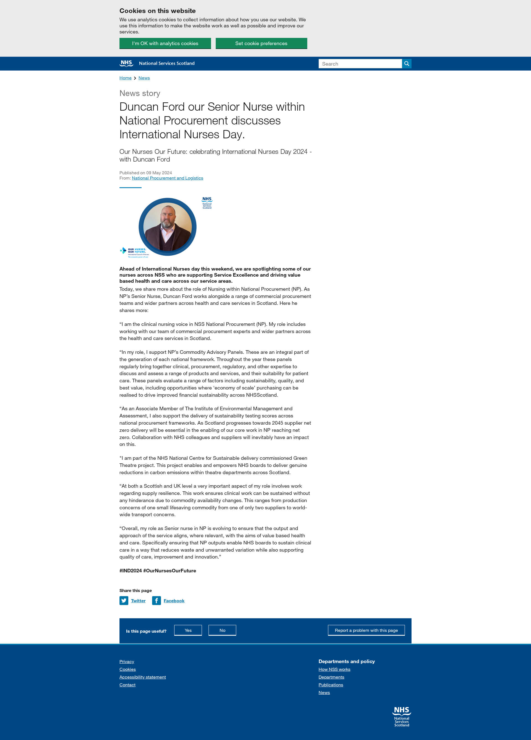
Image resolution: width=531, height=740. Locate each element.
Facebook (174, 600)
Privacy (126, 661)
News (144, 77)
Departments (331, 676)
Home (125, 77)
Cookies (127, 669)
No (228, 630)
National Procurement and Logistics (167, 177)
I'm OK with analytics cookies (165, 43)
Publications (331, 684)
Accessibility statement (142, 676)
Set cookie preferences (261, 43)
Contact (127, 684)
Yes (193, 630)
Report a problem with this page (366, 630)
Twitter (138, 600)
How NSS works (334, 669)
